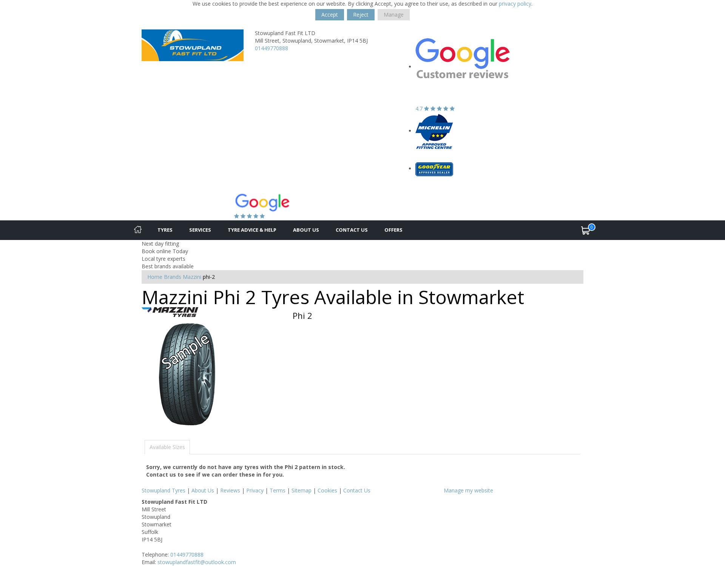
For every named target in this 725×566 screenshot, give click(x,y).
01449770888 (271, 48)
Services (200, 229)
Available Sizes (167, 447)
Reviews (230, 490)
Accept (329, 14)
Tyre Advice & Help (252, 229)
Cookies (327, 490)
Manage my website (468, 490)
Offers (393, 229)
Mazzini (192, 276)
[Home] (137, 230)
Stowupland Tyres (163, 490)
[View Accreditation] (434, 130)
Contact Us (352, 229)
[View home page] (193, 44)
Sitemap (302, 490)
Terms (277, 490)
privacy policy (515, 3)
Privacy (255, 490)
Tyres (165, 229)
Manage (394, 14)
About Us (306, 229)
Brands (172, 276)
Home (154, 276)
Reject (361, 14)
